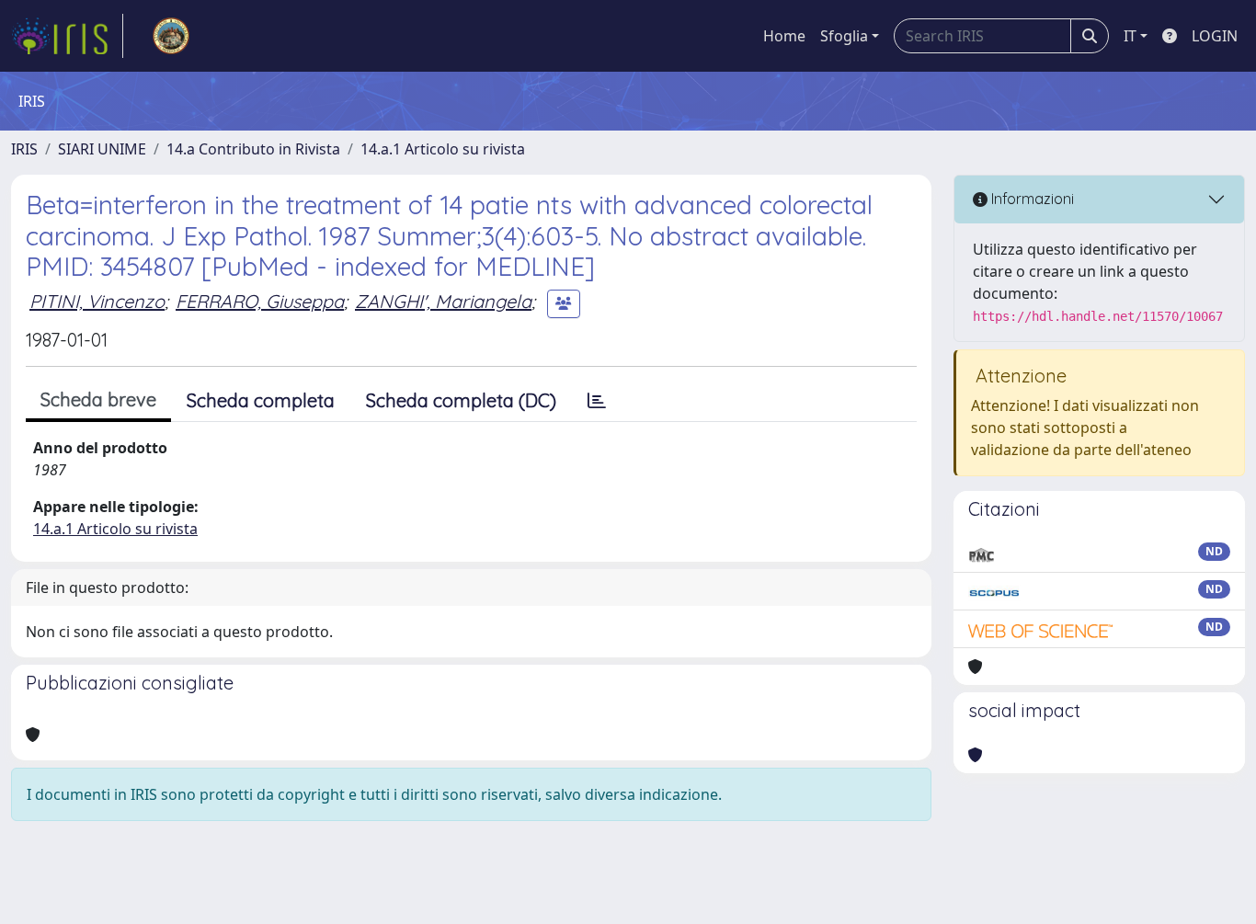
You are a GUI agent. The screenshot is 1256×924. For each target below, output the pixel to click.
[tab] (597, 401)
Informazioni (1031, 198)
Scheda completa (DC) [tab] (461, 400)
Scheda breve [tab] (98, 399)
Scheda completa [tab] (261, 400)
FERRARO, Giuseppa (260, 301)
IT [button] (1130, 36)
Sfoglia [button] (844, 36)
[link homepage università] (171, 36)
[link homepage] (67, 36)
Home (784, 36)
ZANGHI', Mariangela (443, 301)
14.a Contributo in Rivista (253, 149)
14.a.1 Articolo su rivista (442, 149)
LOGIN (1215, 36)
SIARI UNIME (102, 149)
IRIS (24, 149)
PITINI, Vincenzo (97, 301)
